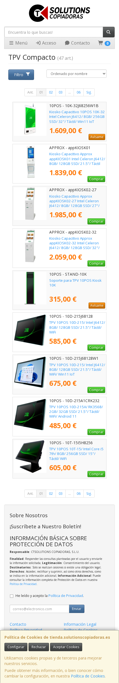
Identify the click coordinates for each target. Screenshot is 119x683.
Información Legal (80, 624)
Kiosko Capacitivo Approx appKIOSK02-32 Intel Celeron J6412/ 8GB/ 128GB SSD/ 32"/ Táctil (74, 245)
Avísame (97, 136)
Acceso (48, 43)
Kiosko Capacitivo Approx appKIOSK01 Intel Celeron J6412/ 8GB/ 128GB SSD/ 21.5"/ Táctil (77, 158)
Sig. (89, 92)
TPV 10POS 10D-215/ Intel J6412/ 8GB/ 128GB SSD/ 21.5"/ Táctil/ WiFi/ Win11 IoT (77, 369)
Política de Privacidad (23, 584)
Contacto (80, 43)
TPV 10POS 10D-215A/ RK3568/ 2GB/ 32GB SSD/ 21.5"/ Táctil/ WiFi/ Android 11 (76, 411)
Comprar (96, 179)
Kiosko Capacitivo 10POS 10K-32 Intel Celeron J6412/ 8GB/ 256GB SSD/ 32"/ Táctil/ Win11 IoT (77, 116)
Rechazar (39, 647)
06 (79, 92)
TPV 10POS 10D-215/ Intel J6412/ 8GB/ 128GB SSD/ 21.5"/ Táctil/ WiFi (77, 327)
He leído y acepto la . (49, 595)
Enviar (76, 608)
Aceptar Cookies (66, 647)
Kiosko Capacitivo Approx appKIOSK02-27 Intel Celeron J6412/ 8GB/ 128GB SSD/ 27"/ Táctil (74, 203)
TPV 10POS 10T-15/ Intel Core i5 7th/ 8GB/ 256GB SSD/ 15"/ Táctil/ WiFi (76, 453)
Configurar (15, 647)
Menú (20, 43)
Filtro (18, 74)
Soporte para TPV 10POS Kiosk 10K (75, 283)
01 (41, 92)
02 (51, 92)
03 (61, 92)
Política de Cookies (88, 676)
